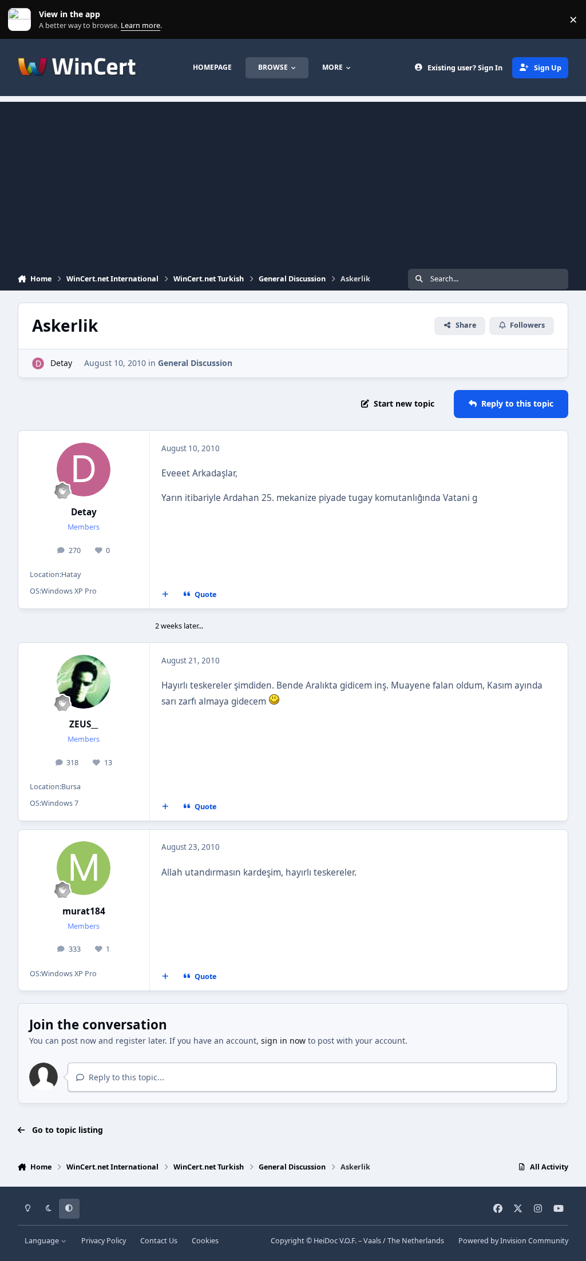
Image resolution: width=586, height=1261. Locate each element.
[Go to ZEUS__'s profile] (83, 682)
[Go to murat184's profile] (83, 868)
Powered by (513, 1241)
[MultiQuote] (165, 595)
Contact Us (158, 1241)
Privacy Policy (103, 1241)
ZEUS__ (83, 724)
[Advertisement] (293, 182)
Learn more (22, 19)
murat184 (83, 911)
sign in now (283, 1040)
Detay (61, 362)
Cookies (205, 1241)
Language (43, 1241)
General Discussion (195, 362)
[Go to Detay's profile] (38, 363)
